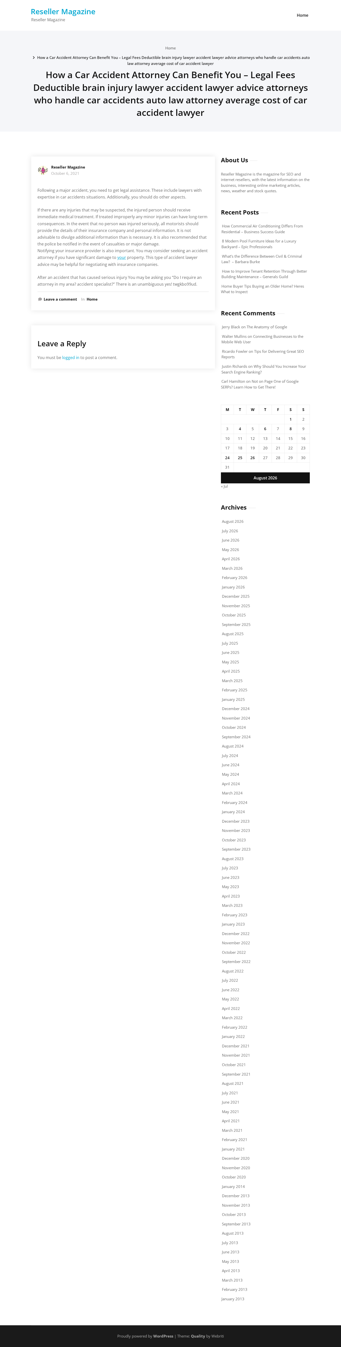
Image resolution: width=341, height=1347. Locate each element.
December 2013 (236, 1195)
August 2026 (233, 521)
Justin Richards (234, 366)
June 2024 (230, 764)
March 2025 (232, 680)
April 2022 (231, 1008)
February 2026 (234, 577)
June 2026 (230, 540)
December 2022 (236, 933)
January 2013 (232, 1298)
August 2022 (233, 970)
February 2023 (234, 914)
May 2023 (230, 886)
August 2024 (233, 746)
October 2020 (234, 1176)
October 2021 (234, 1064)
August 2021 (233, 1083)
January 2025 (233, 699)
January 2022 (233, 1036)
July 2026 (230, 530)
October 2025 (234, 614)
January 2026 (233, 586)
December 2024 (236, 708)
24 (227, 457)
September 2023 (236, 849)
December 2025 (236, 596)
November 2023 (236, 830)
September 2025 (236, 624)
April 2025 (231, 671)
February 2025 (234, 689)
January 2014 (233, 1186)
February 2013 (234, 1289)
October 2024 (234, 727)
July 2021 (230, 1092)
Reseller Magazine (63, 11)
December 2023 (236, 821)
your (121, 257)
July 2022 (230, 980)
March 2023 (232, 905)
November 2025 (236, 605)
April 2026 (231, 558)
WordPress (163, 1336)
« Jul (224, 486)
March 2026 (232, 568)
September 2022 (236, 961)
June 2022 (230, 989)
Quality (198, 1336)
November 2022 (236, 942)
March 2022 (232, 1017)
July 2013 (230, 1242)
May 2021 (230, 1111)
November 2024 (236, 718)
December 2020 (236, 1158)
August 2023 (233, 858)
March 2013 (232, 1280)
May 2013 (230, 1261)
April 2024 (231, 783)
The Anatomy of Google (267, 326)
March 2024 (232, 792)
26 (252, 457)
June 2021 (230, 1102)
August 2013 (233, 1233)
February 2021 (234, 1139)
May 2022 (230, 998)
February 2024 (234, 802)
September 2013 (236, 1223)
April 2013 (231, 1270)
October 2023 (234, 839)
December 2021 (236, 1045)
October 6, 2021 (65, 173)
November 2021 (236, 1055)
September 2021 (236, 1074)
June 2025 (230, 652)
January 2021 (233, 1149)
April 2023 (231, 896)
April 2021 (231, 1120)
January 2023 (233, 924)
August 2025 (233, 633)
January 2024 (233, 811)
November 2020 (236, 1167)
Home (302, 15)
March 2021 (232, 1130)
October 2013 (234, 1214)
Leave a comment (60, 299)
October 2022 (234, 952)
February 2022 (234, 1027)
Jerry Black (231, 326)
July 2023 (230, 867)
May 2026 (230, 549)
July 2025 (230, 643)
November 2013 (236, 1205)
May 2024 (230, 774)
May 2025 (230, 661)
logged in (70, 357)
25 (240, 457)
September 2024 (236, 736)
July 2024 (230, 755)
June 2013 (230, 1251)
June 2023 (230, 877)
